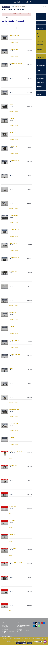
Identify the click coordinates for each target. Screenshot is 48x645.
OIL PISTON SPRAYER (14, 188)
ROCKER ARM (12, 312)
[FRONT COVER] (4, 134)
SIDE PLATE (12, 90)
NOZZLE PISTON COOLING (15, 562)
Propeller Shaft (39, 86)
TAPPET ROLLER (13, 174)
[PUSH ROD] (4, 120)
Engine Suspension (40, 46)
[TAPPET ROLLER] (4, 176)
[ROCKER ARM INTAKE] (4, 356)
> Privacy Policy (20, 624)
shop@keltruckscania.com (29, 2)
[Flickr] (44, 623)
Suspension (39, 94)
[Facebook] (34, 623)
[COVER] (4, 106)
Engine (38, 31)
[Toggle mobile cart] (43, 6)
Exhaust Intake (39, 49)
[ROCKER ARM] (4, 314)
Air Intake (39, 33)
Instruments (39, 75)
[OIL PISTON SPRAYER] (4, 189)
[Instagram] (39, 623)
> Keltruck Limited (21, 626)
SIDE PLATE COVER (14, 35)
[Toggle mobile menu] (45, 6)
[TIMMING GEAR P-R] (4, 397)
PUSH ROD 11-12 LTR (14, 285)
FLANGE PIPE (12, 506)
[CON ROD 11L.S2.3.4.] (4, 425)
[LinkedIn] (34, 626)
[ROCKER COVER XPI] (4, 162)
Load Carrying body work (40, 79)
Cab (37, 16)
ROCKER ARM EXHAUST (15, 340)
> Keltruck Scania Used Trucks (23, 625)
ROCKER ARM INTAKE (14, 354)
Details (17, 42)
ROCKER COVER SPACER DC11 (16, 298)
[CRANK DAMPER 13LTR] (4, 79)
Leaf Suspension (40, 54)
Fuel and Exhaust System (41, 65)
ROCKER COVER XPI (14, 160)
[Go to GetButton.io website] (45, 643)
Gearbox (38, 67)
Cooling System (39, 25)
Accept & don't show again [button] (21, 643)
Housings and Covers (40, 52)
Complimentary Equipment (39, 22)
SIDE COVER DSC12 (13, 243)
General (38, 70)
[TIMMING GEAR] (4, 148)
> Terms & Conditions (21, 622)
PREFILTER (12, 534)
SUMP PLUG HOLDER (14, 49)
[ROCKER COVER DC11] (4, 231)
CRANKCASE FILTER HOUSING (16, 492)
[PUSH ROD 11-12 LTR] (4, 286)
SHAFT (11, 368)
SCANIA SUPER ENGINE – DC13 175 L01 (18, 451)
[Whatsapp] (39, 626)
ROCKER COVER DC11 (14, 229)
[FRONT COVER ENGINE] (4, 411)
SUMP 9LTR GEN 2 (13, 215)
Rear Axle (38, 89)
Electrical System (40, 28)
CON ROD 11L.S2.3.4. (14, 423)
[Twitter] (36, 623)
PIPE (10, 382)
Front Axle (38, 62)
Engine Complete (40, 41)
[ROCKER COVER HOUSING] (4, 65)
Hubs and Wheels (40, 73)
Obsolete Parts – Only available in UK (40, 83)
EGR (38, 36)
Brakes (38, 13)
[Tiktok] (36, 626)
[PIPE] (4, 384)
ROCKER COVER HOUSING (15, 63)
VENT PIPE (12, 520)
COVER (11, 104)
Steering (38, 91)
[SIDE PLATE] (4, 92)
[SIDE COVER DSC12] (4, 245)
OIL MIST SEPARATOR (14, 576)
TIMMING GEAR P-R (14, 395)
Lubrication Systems (40, 57)
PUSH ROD (11, 118)
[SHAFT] (4, 370)
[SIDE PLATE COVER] (4, 37)
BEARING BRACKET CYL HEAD (16, 603)
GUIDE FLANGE (13, 548)
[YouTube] (42, 623)
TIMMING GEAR (13, 146)
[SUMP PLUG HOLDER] (4, 51)
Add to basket (12, 42)
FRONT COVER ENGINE (14, 409)
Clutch (38, 19)
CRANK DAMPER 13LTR (15, 77)
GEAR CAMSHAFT (13, 479)
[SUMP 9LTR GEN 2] (4, 217)
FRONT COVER (13, 132)
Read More (29, 643)
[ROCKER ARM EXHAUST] (4, 342)
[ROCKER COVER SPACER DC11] (4, 300)
